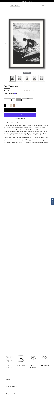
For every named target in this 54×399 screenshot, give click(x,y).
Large (18, 99)
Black (5, 105)
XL (13, 99)
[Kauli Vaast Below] (12, 78)
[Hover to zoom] (27, 43)
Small (31, 99)
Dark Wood (14, 105)
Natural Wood (11, 105)
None (17, 105)
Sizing (8, 379)
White (8, 105)
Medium (24, 99)
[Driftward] (15, 5)
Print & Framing (11, 387)
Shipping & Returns (12, 394)
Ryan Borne (7, 88)
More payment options (20, 118)
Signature (7, 99)
